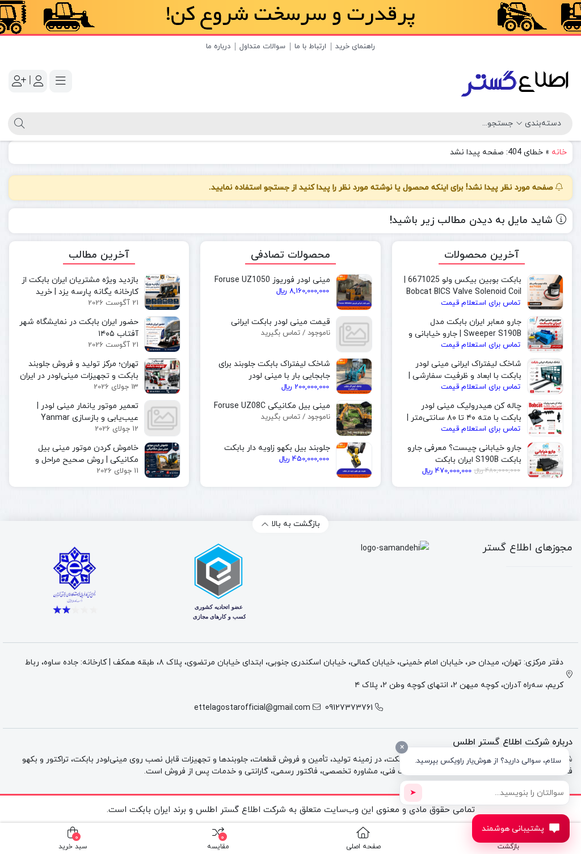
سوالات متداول (262, 46)
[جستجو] (18, 123)
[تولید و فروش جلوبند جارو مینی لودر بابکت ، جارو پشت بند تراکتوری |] (515, 81)
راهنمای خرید (355, 46)
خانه (559, 152)
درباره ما (218, 46)
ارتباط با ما (310, 46)
